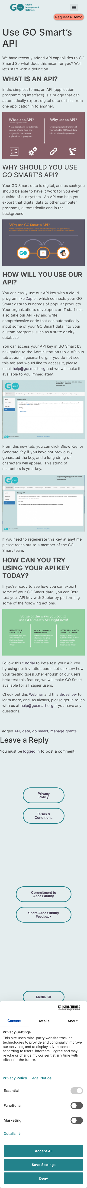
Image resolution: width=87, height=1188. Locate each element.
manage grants (63, 731)
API (17, 731)
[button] (74, 7)
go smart (40, 731)
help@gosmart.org (29, 368)
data (26, 731)
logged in (31, 751)
